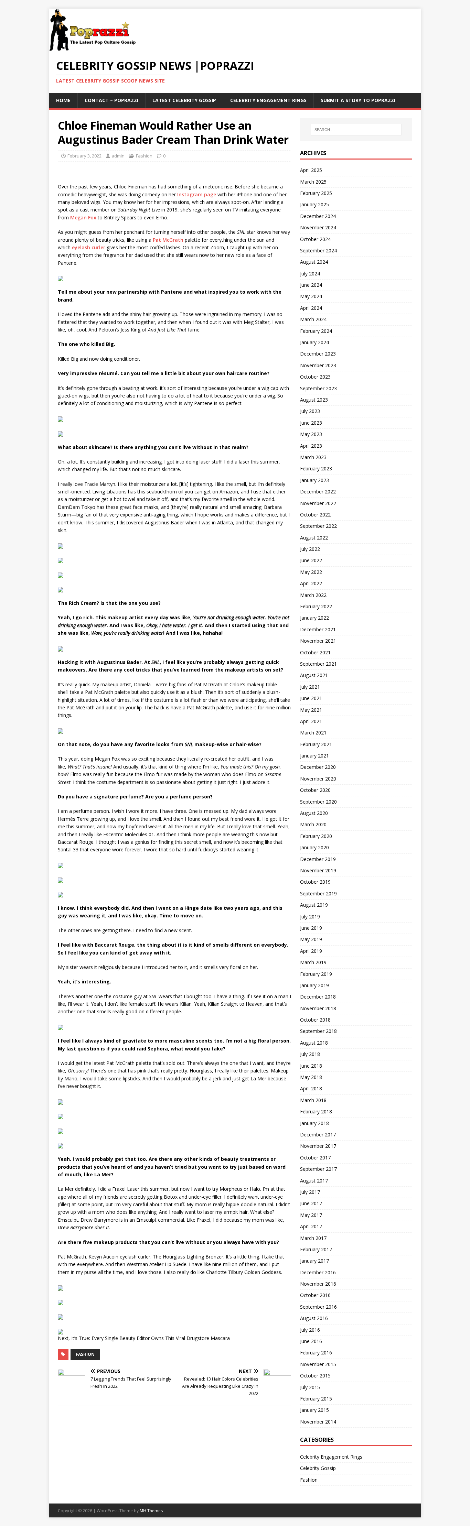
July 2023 (310, 411)
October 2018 (315, 1019)
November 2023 (318, 365)
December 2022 (318, 491)
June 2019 (311, 928)
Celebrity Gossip (318, 1468)
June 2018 (311, 1065)
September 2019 (318, 893)
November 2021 (318, 640)
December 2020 (318, 767)
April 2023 (311, 446)
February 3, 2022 (84, 156)
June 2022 (311, 560)
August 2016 (314, 1318)
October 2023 (315, 376)
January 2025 (314, 204)
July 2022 (310, 549)
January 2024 (314, 342)
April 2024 (311, 308)
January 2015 (314, 1410)
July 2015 (310, 1387)
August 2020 (314, 813)
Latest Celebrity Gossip (184, 100)
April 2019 (311, 951)
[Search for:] (356, 129)
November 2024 (318, 227)
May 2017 (311, 1215)
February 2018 (316, 1111)
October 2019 (315, 882)
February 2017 (316, 1249)
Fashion (144, 156)
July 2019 (310, 916)
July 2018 (310, 1054)
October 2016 (315, 1295)
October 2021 (315, 652)
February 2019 (316, 974)
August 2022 (314, 537)
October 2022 (315, 514)
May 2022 (311, 572)
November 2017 (318, 1146)
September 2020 (318, 801)
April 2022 (311, 583)
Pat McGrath (168, 240)
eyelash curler (88, 247)
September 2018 (318, 1031)
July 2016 (310, 1330)
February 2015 (316, 1398)
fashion (85, 1354)
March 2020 (313, 824)
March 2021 (313, 732)
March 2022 (313, 595)
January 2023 (314, 480)
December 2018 (318, 996)
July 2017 (310, 1192)
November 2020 (318, 778)
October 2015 (315, 1375)
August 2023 (314, 399)
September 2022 (318, 526)
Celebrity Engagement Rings (268, 100)
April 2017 (311, 1226)
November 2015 (318, 1364)
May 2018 (311, 1077)
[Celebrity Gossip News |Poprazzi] (95, 47)
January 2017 (314, 1260)
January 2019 (314, 985)
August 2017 (314, 1180)
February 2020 (316, 836)
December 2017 (318, 1134)
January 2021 (314, 755)
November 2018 (318, 1008)
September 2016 (318, 1307)
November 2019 (318, 870)
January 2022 (314, 617)
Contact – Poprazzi (111, 100)
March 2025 (313, 181)
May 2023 (311, 434)
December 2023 (318, 353)
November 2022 (318, 503)
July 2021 (310, 687)
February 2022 (316, 606)
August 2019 (314, 905)
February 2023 (316, 468)
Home (63, 100)
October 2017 (315, 1157)
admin (118, 156)
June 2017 (311, 1203)
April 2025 (311, 170)
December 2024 (318, 216)
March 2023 (313, 457)
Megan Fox (83, 217)
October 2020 (315, 790)
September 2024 (318, 250)
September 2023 (318, 388)
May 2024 (311, 296)
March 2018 (313, 1100)
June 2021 (311, 698)
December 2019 (318, 859)
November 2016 (318, 1283)
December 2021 (318, 629)
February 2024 (316, 331)
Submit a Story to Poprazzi (358, 100)
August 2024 (314, 262)
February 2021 (316, 744)
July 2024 (310, 273)
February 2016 (316, 1352)
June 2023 (311, 422)
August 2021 (314, 675)
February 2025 (316, 193)
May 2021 (311, 710)
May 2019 (311, 939)
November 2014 (318, 1421)
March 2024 (313, 319)
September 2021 (318, 664)
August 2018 (314, 1042)
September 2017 (318, 1169)
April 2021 (311, 721)
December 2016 (318, 1272)
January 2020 (314, 847)
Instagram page (196, 194)
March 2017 (313, 1238)
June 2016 (311, 1341)
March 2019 (313, 962)
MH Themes (151, 1511)
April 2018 (311, 1088)
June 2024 (311, 285)
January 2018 (314, 1123)
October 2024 (315, 239)
